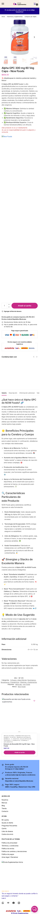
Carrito (4, 828)
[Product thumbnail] (8, 370)
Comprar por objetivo (31, 16)
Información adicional (27, 393)
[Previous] (34, 356)
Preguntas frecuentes (9, 826)
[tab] (4, 392)
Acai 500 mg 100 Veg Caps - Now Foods (17, 365)
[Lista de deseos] (34, 700)
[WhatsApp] (3, 903)
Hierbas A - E (8, 738)
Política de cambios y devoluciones (14, 851)
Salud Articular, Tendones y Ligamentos (18, 739)
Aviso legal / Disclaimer (10, 857)
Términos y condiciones (10, 846)
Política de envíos (8, 848)
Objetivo (16, 738)
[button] (35, 4)
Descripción (13, 393)
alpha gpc (18, 684)
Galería (4, 393)
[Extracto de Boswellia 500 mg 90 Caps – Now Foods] (19, 715)
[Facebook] (13, 903)
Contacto (5, 811)
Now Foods (22, 686)
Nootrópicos (31, 680)
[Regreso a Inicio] (20, 875)
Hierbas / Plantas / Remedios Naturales (17, 737)
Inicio (3, 16)
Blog (3, 805)
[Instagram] (19, 903)
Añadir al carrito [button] (20, 752)
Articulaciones (9, 735)
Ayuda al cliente (7, 823)
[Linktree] (8, 903)
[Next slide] (34, 37)
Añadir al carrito (24, 306)
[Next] (37, 356)
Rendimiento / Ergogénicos (10, 682)
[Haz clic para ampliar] (20, 37)
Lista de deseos (7, 831)
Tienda (4, 808)
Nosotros (5, 800)
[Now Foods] (20, 218)
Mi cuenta (5, 820)
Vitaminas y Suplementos (15, 16)
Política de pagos (8, 854)
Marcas (4, 803)
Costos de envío (7, 834)
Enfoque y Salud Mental (18, 680)
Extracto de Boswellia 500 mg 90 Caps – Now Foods (19, 745)
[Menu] (5, 4)
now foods (26, 684)
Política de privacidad (9, 843)
